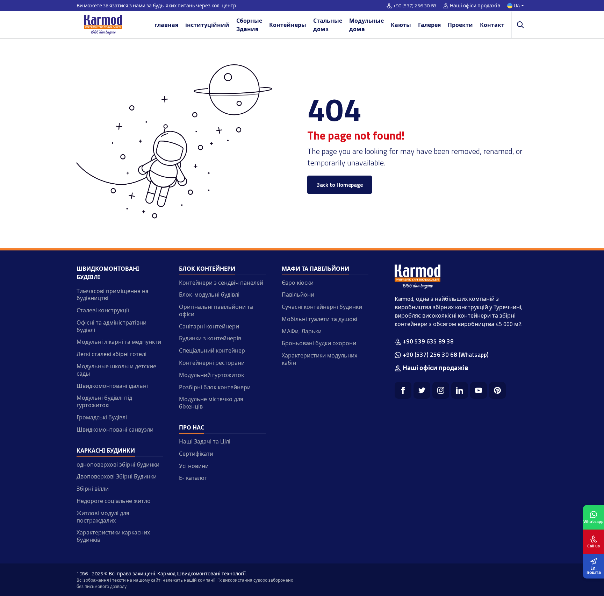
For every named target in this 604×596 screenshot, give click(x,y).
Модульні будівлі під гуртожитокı (104, 401)
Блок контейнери (207, 268)
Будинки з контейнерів (210, 338)
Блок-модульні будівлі (209, 294)
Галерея (429, 25)
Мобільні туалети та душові (319, 319)
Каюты (401, 25)
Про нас (191, 427)
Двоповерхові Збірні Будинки (117, 476)
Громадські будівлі (102, 417)
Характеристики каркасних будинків (113, 536)
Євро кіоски (298, 282)
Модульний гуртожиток (211, 375)
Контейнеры (287, 25)
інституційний (207, 25)
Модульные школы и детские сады (116, 370)
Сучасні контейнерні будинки (322, 307)
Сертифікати (196, 453)
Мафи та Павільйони (315, 268)
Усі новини (194, 466)
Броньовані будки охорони (319, 343)
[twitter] (422, 390)
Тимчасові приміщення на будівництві (113, 295)
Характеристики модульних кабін (319, 359)
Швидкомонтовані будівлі (108, 272)
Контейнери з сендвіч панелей (221, 282)
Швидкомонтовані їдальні (112, 386)
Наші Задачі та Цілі (204, 441)
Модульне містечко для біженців (211, 403)
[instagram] (440, 390)
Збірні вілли (93, 488)
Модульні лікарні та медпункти (119, 342)
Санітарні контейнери (209, 326)
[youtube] (478, 390)
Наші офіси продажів (475, 5)
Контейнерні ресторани (212, 363)
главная (166, 25)
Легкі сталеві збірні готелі (111, 354)
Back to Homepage (339, 184)
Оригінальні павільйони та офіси (216, 310)
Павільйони (298, 294)
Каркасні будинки (106, 450)
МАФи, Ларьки (302, 331)
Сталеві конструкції (103, 310)
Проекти (460, 25)
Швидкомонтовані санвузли (115, 429)
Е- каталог (193, 478)
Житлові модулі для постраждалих (103, 517)
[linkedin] (459, 390)
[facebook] (403, 390)
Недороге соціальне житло (114, 501)
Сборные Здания (249, 24)
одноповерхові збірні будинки (118, 464)
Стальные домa (327, 24)
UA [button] (517, 5)
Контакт (492, 25)
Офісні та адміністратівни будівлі (111, 326)
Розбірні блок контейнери (215, 387)
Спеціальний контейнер (212, 350)
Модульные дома (366, 24)
